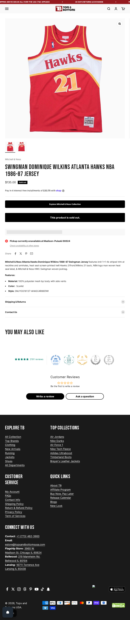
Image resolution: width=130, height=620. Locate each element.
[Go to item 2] (21, 147)
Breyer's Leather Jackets (65, 461)
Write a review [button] (45, 396)
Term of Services (15, 515)
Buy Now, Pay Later (62, 493)
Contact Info (12, 499)
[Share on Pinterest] (26, 253)
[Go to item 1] (10, 147)
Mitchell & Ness (13, 159)
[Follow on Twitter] (13, 589)
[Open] (7, 612)
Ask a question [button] (85, 396)
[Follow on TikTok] (42, 589)
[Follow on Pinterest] (31, 589)
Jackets (9, 457)
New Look (56, 505)
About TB (56, 485)
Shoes (8, 461)
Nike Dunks (57, 440)
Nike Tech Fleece (60, 449)
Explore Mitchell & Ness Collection (65, 204)
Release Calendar (60, 497)
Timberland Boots (61, 457)
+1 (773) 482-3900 (27, 536)
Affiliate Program (60, 489)
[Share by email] (31, 253)
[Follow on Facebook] (7, 589)
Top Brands (12, 440)
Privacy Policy (13, 512)
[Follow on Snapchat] (48, 589)
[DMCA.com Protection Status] (118, 605)
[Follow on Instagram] (19, 589)
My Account (12, 491)
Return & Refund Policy (18, 507)
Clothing (10, 444)
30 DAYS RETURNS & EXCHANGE (86, 2)
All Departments (15, 465)
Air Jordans (57, 436)
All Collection (13, 436)
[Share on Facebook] (15, 253)
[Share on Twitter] (20, 253)
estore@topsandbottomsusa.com (25, 544)
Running (10, 453)
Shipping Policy (14, 503)
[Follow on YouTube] (36, 589)
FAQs (8, 495)
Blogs (53, 501)
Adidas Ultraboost (61, 453)
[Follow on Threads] (25, 589)
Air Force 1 (56, 444)
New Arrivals (12, 449)
